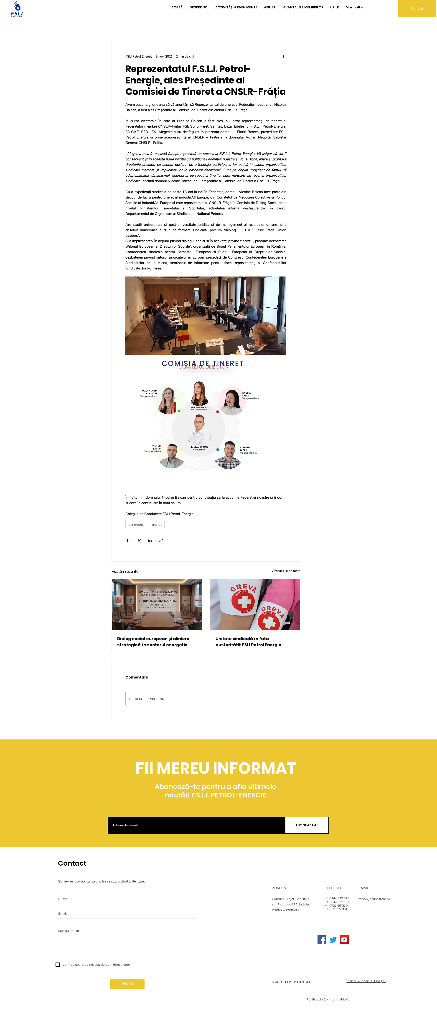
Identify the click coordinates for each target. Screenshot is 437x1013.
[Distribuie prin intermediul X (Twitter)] (139, 540)
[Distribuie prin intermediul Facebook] (127, 540)
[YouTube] (344, 939)
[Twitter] (333, 939)
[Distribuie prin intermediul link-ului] (161, 540)
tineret (157, 524)
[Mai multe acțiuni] (283, 56)
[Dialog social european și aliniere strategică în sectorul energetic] (157, 604)
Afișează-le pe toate (286, 571)
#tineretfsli (136, 524)
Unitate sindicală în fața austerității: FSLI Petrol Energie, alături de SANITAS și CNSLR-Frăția (253, 642)
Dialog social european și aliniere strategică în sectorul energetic (153, 642)
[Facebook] (322, 939)
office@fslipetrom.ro (374, 899)
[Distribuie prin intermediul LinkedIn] (150, 540)
